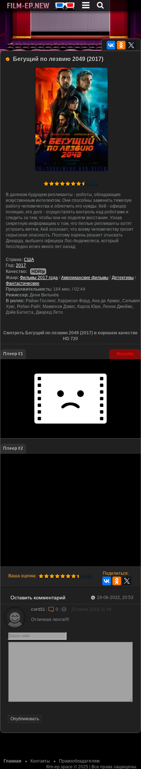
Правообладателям (79, 761)
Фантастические (22, 283)
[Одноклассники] (121, 45)
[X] (131, 45)
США (29, 259)
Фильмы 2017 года (39, 277)
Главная (12, 761)
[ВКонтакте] (111, 45)
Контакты (40, 761)
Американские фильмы (84, 277)
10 (95, 184)
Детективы (123, 277)
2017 (21, 265)
